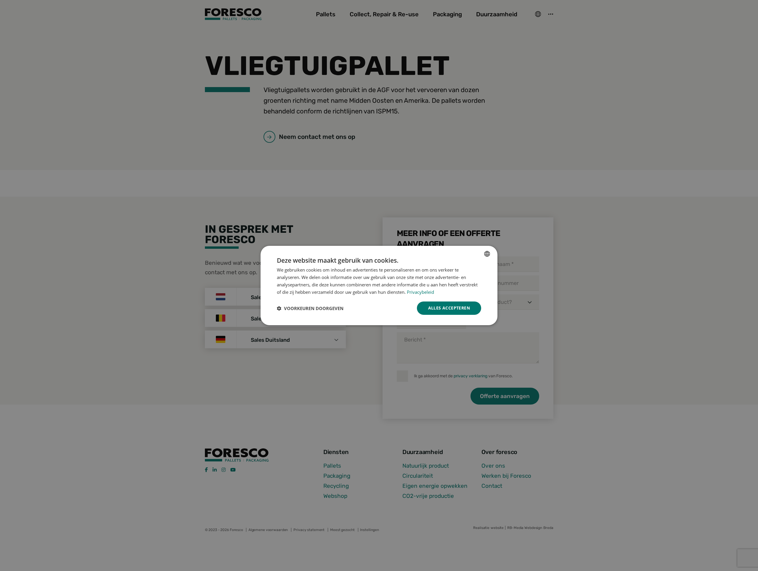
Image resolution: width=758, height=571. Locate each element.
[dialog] (379, 285)
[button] (310, 308)
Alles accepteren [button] (449, 308)
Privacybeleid (420, 292)
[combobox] (487, 254)
